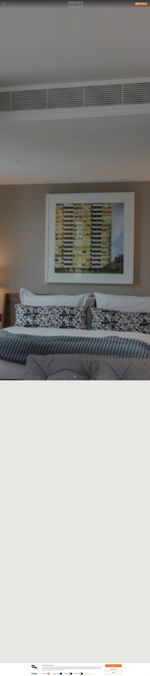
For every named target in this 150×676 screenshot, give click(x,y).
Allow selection (113, 669)
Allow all (113, 665)
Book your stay (141, 3)
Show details (87, 673)
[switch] (60, 674)
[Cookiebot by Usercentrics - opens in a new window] (34, 674)
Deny (113, 672)
